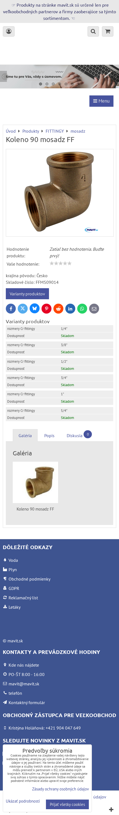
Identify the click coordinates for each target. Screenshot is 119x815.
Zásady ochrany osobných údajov (60, 789)
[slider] (61, 263)
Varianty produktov (27, 293)
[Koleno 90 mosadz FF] (60, 193)
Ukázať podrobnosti (23, 801)
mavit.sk (15, 640)
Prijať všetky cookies (67, 804)
